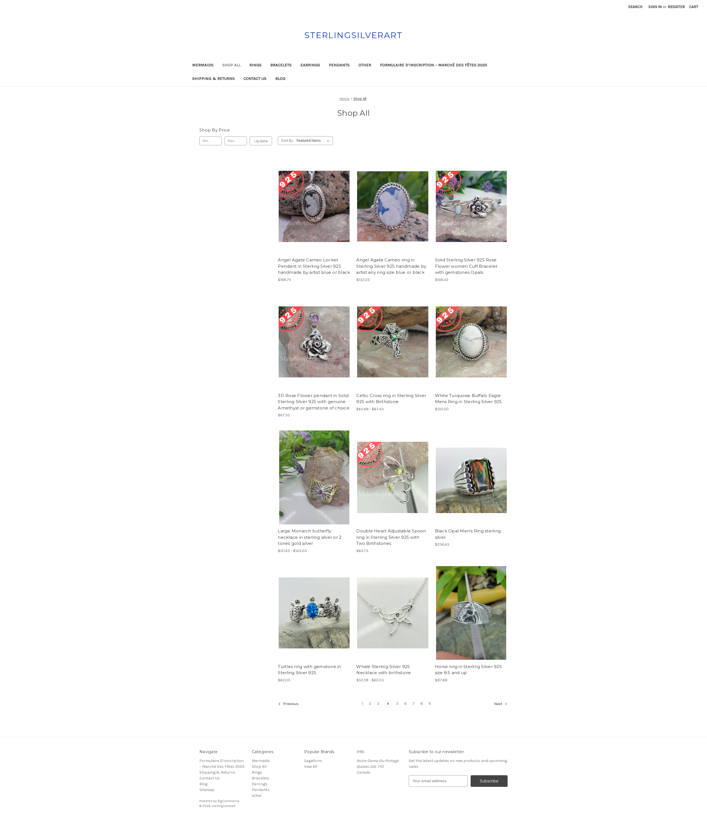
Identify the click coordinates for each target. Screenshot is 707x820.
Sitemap (206, 789)
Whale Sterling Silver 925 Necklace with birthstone (383, 670)
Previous (290, 703)
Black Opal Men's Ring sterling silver (468, 534)
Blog (280, 78)
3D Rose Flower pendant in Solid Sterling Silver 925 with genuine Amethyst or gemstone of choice (313, 402)
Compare (312, 206)
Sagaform (313, 760)
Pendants (339, 64)
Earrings (310, 64)
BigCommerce (228, 801)
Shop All (231, 64)
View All (310, 766)
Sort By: (287, 140)
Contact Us (255, 78)
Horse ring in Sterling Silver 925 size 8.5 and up (468, 670)
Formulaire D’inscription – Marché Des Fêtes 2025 (433, 64)
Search (635, 6)
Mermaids (202, 64)
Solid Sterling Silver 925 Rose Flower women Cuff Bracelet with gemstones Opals (466, 266)
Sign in (655, 6)
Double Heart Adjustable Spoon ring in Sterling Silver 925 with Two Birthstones (391, 537)
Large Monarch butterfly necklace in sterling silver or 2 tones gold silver (309, 537)
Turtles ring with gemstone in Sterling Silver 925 (309, 670)
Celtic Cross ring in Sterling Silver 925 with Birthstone (391, 398)
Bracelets (281, 64)
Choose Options (314, 216)
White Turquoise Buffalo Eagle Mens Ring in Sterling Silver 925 (468, 398)
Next (498, 703)
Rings (255, 64)
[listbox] (314, 140)
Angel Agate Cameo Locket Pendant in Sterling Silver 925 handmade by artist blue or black (314, 266)
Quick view (310, 197)
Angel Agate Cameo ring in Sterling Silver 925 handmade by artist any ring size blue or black (391, 266)
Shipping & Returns (213, 78)
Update (261, 141)
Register (676, 6)
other (364, 64)
